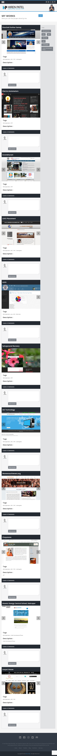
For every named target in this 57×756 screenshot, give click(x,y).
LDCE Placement (9, 218)
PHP (43, 41)
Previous (3, 42)
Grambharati (7, 155)
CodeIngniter (45, 44)
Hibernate (45, 38)
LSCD (4, 282)
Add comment (12, 85)
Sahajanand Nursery (10, 346)
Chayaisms (6, 537)
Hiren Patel (28, 753)
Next (38, 42)
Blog (30, 748)
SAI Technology (8, 410)
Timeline (25, 748)
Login (40, 15)
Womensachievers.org (11, 473)
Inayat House (7, 669)
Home (16, 748)
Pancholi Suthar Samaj (11, 27)
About (20, 748)
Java (44, 34)
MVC (49, 34)
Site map (41, 748)
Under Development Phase (47, 48)
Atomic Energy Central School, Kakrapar (18, 603)
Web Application (46, 31)
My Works (34, 748)
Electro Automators (10, 91)
